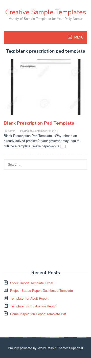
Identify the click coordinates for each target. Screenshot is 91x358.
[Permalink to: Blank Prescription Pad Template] (45, 89)
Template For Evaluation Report (33, 306)
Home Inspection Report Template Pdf (38, 313)
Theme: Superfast (70, 347)
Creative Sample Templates (45, 12)
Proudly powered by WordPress (31, 347)
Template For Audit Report (29, 298)
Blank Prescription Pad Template (39, 123)
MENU (78, 37)
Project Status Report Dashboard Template (41, 290)
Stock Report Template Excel (31, 282)
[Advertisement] (45, 220)
